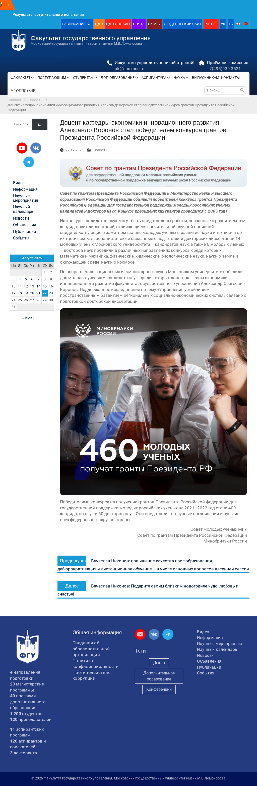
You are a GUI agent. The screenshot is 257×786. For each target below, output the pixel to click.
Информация (25, 189)
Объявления (24, 225)
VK (223, 24)
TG (231, 24)
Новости (100, 150)
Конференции (159, 689)
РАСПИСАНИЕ (73, 24)
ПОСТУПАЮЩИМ (51, 78)
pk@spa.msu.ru (129, 68)
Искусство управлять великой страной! (154, 62)
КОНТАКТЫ (230, 78)
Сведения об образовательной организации (91, 648)
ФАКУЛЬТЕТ (20, 78)
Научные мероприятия (25, 198)
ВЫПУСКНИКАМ (205, 78)
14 (38, 286)
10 (14, 286)
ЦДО (99, 24)
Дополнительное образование (159, 676)
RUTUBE (211, 24)
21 (38, 293)
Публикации (24, 231)
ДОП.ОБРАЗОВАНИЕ (118, 78)
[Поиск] (39, 124)
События (21, 238)
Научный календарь (23, 209)
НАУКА (179, 78)
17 (14, 293)
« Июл (27, 318)
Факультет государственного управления (91, 38)
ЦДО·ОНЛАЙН (118, 24)
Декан (159, 662)
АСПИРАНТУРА (154, 78)
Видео (19, 183)
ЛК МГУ (154, 24)
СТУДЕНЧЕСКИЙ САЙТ (182, 24)
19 (26, 293)
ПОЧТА (139, 24)
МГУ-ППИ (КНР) (24, 90)
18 (20, 293)
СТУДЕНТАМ (83, 78)
